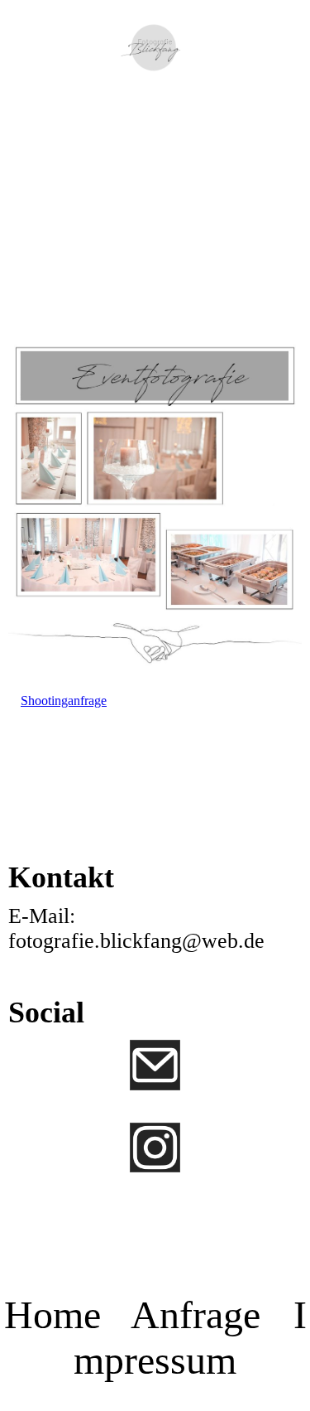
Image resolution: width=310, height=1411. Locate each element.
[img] (155, 47)
